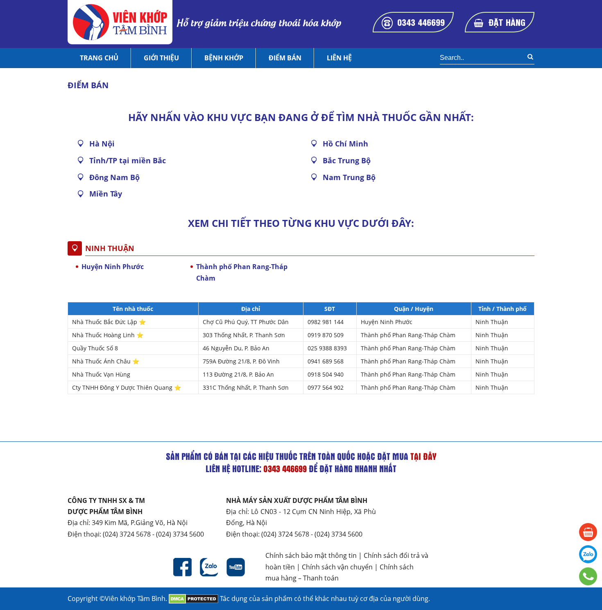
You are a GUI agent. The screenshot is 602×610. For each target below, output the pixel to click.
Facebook (182, 567)
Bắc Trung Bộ (347, 160)
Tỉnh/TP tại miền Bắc (127, 160)
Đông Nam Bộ (114, 177)
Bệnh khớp (223, 57)
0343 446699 (421, 22)
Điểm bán (285, 57)
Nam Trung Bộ (349, 177)
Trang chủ (99, 57)
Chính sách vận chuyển (337, 566)
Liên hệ (339, 57)
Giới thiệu (161, 57)
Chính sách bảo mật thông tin (311, 555)
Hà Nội (102, 144)
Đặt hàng (507, 22)
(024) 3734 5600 (180, 534)
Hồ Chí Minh (345, 144)
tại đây (423, 456)
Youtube (235, 567)
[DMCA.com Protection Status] (193, 598)
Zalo (209, 567)
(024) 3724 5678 (127, 534)
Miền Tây (105, 194)
